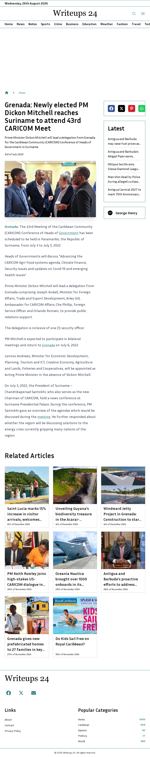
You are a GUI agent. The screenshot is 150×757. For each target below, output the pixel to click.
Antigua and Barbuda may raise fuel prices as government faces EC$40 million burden (123, 141)
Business (72, 24)
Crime (58, 24)
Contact (9, 725)
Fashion (122, 24)
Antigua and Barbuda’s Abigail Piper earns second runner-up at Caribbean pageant (123, 154)
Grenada (48, 345)
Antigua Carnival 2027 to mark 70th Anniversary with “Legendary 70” (124, 192)
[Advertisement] (75, 57)
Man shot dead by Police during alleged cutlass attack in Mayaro (124, 179)
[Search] (134, 14)
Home (9, 24)
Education (89, 24)
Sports (45, 24)
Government (69, 233)
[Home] (7, 93)
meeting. (44, 416)
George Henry (126, 213)
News (21, 24)
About (8, 719)
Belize (33, 24)
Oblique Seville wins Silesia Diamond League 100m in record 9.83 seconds (124, 166)
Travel (136, 24)
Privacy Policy (13, 730)
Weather (106, 24)
